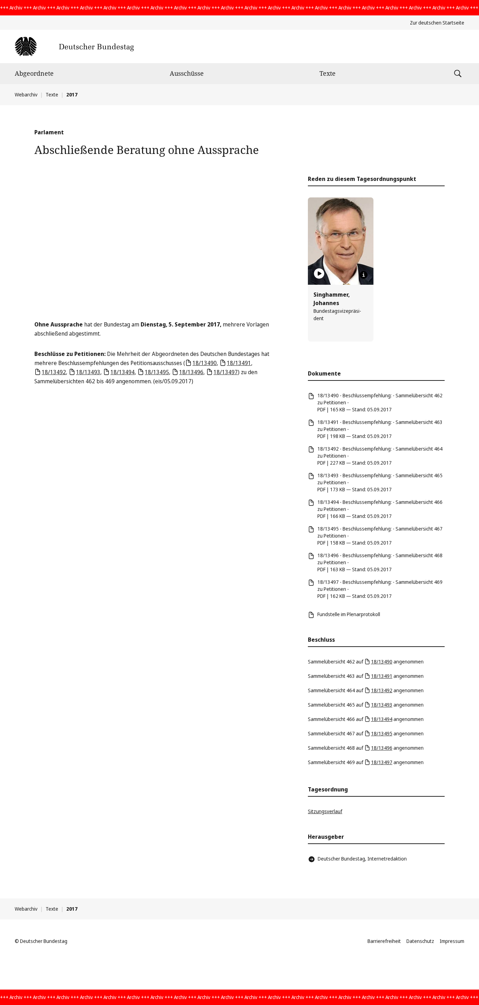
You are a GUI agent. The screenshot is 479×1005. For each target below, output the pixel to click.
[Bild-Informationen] (363, 275)
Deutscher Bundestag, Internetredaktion (362, 858)
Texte (327, 73)
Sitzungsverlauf (325, 811)
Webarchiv (26, 94)
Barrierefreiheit (384, 941)
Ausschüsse (187, 73)
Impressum (452, 941)
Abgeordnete (34, 73)
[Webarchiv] (74, 46)
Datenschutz (420, 941)
